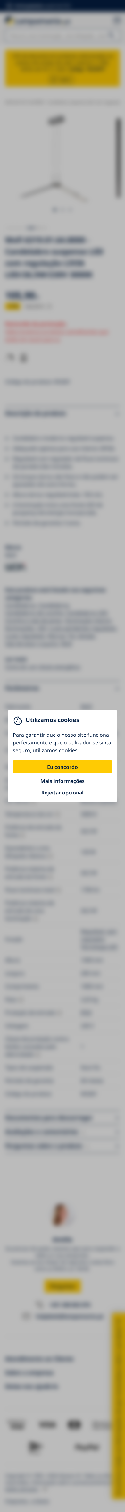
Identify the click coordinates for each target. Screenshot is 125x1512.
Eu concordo (62, 766)
